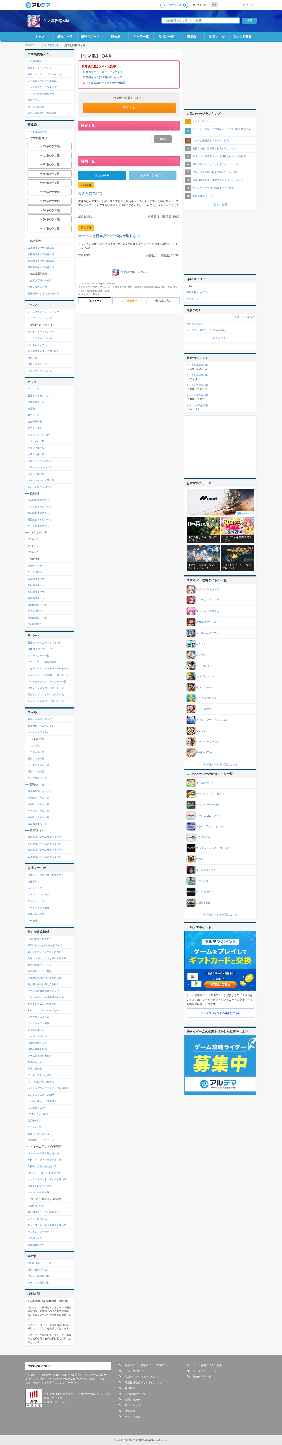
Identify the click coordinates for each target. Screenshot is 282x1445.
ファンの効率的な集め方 (41, 1081)
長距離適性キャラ (37, 624)
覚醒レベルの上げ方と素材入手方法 (47, 958)
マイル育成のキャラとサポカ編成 (105, 82)
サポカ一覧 (166, 36)
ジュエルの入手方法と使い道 (43, 1153)
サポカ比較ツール (202, 121)
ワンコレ (201, 730)
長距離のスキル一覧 (38, 798)
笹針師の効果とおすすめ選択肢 (44, 977)
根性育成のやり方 (37, 287)
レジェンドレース (37, 344)
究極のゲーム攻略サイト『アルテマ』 (147, 1365)
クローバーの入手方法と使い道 (44, 1160)
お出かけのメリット (38, 1042)
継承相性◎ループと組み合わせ (44, 1212)
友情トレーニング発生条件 (42, 1003)
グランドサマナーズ (208, 741)
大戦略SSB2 (203, 902)
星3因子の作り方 (37, 1205)
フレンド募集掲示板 (38, 1276)
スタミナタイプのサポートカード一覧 (48, 675)
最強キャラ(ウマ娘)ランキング (104, 77)
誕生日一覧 (34, 415)
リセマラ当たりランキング (42, 87)
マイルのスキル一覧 (38, 811)
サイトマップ (133, 1405)
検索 (163, 139)
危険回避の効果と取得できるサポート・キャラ (218, 180)
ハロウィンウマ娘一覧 (40, 460)
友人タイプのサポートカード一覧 (46, 700)
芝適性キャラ (35, 565)
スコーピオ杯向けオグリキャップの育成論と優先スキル (222, 131)
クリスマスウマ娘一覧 (40, 467)
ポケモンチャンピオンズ (210, 793)
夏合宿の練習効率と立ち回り (43, 984)
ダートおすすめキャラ (40, 526)
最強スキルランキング (40, 719)
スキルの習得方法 (37, 1036)
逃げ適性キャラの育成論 (41, 247)
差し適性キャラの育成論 (41, 260)
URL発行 (131, 300)
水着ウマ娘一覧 (36, 454)
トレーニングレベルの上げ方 (43, 1010)
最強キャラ (65, 36)
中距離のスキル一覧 (38, 817)
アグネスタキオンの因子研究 (43, 351)
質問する (129, 107)
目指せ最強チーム (37, 364)
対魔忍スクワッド (206, 622)
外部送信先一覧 (202, 1376)
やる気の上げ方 (36, 1029)
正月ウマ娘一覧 (36, 473)
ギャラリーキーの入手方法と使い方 (47, 1225)
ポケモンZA (203, 837)
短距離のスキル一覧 (38, 804)
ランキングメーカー (38, 1231)
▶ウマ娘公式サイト (89, 294)
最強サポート (90, 36)
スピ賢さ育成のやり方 (40, 280)
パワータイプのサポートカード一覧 (47, 681)
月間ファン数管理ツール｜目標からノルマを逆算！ (220, 156)
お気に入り (165, 300)
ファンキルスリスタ (208, 611)
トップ (39, 36)
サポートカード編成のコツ (42, 662)
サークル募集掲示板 (38, 1282)
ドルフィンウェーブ (208, 600)
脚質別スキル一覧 (37, 824)
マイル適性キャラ (37, 611)
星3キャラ (33, 539)
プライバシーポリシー (206, 1371)
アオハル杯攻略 (36, 914)
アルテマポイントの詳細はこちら (221, 1013)
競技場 (115, 36)
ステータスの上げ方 (38, 1016)
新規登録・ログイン (197, 292)
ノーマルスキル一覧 (38, 765)
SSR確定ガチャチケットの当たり (46, 951)
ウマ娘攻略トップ (37, 61)
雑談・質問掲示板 (37, 1269)
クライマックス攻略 (38, 907)
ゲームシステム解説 (38, 1023)
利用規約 (130, 1388)
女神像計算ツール (37, 1244)
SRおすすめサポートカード (43, 649)
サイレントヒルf (205, 870)
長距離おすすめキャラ (40, 519)
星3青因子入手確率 (38, 1114)
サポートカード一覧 (38, 655)
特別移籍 (32, 357)
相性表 (31, 408)
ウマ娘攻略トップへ (133, 272)
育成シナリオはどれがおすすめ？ (46, 875)
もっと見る (220, 204)
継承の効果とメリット (40, 964)
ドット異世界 (204, 709)
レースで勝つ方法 (37, 1218)
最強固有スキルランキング (42, 725)
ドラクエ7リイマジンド (210, 826)
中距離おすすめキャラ (40, 513)
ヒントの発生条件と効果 (41, 1094)
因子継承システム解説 (40, 971)
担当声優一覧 (35, 421)
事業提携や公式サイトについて (143, 1382)
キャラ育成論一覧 (37, 131)
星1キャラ (33, 552)
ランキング (248, 317)
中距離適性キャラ (37, 617)
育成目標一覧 (35, 1068)
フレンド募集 (242, 36)
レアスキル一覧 (36, 752)
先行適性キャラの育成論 (41, 254)
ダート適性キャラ (37, 572)
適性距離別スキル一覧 (40, 791)
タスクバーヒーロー (208, 804)
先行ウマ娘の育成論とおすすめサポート (214, 148)
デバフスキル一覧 (37, 778)
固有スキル (217, 36)
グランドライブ (36, 901)
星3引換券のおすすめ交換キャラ (45, 945)
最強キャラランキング (40, 67)
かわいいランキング (38, 434)
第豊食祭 (32, 881)
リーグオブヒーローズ (40, 318)
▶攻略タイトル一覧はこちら (220, 764)
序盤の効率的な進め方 (40, 938)
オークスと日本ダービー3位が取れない (109, 236)
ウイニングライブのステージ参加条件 (48, 1088)
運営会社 (130, 1411)
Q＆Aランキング (152, 175)
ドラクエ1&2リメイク (209, 815)
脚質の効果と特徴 (37, 1049)
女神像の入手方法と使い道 (42, 1166)
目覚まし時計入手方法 (40, 1186)
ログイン (248, 5)
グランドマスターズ (38, 894)
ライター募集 (133, 1416)
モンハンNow (204, 687)
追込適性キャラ (36, 598)
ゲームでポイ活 (172, 5)
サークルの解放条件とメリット (44, 990)
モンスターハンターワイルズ (213, 848)
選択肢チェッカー (37, 100)
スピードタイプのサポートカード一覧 (48, 668)
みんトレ (201, 643)
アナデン (201, 654)
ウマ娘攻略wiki (56, 20)
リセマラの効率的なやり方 (42, 93)
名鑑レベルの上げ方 (38, 1133)
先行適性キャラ (36, 585)
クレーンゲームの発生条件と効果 (46, 997)
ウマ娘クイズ (35, 1238)
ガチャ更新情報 (36, 106)
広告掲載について (135, 1393)
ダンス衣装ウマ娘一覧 (40, 486)
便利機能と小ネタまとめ (41, 1140)
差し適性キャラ (36, 591)
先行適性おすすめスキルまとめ (44, 850)
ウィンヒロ (202, 665)
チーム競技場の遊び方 (40, 1055)
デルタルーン (204, 891)
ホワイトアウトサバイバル (212, 720)
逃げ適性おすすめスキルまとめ (44, 856)
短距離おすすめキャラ (40, 500)
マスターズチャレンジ (40, 370)
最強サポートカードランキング (104, 72)
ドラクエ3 (202, 880)
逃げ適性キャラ (36, 578)
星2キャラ (33, 546)
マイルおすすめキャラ (40, 506)
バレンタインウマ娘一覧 (41, 480)
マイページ (193, 299)
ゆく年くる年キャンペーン (42, 331)
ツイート (97, 300)
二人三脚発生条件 (37, 1107)
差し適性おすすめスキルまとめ (44, 843)
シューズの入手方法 (38, 1192)
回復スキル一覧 (36, 771)
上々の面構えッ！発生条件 (42, 1101)
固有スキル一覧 (36, 758)
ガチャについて (90, 193)
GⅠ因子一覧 (35, 1127)
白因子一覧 (34, 1120)
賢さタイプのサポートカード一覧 (46, 694)
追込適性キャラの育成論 (41, 267)
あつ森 (200, 859)
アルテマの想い (134, 1371)
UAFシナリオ (35, 888)
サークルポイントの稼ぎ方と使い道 (47, 1179)
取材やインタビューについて (142, 1376)
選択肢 (191, 36)
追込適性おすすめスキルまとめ (44, 837)
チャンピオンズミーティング (43, 312)
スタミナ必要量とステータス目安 (211, 140)
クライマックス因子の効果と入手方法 (213, 188)
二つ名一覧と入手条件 (40, 1075)
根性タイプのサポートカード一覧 (46, 688)
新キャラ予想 (35, 428)
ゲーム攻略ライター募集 (207, 1365)
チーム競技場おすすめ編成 (42, 80)
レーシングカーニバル (40, 338)
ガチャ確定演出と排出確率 (42, 113)
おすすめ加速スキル (38, 732)
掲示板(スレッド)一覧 (39, 1263)
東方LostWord (204, 752)
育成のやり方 (35, 1062)
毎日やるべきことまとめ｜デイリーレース (216, 164)
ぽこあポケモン (205, 782)
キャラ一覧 (141, 36)
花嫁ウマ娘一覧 (36, 447)
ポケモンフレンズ (206, 698)
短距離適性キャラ (37, 604)
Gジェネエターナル (207, 632)
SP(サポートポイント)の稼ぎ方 (44, 1173)
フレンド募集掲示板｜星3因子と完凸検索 (215, 172)
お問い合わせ (133, 1399)
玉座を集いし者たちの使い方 (43, 293)
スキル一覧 (34, 745)
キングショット (205, 676)
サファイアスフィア (208, 589)
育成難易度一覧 (36, 402)
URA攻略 (32, 920)
